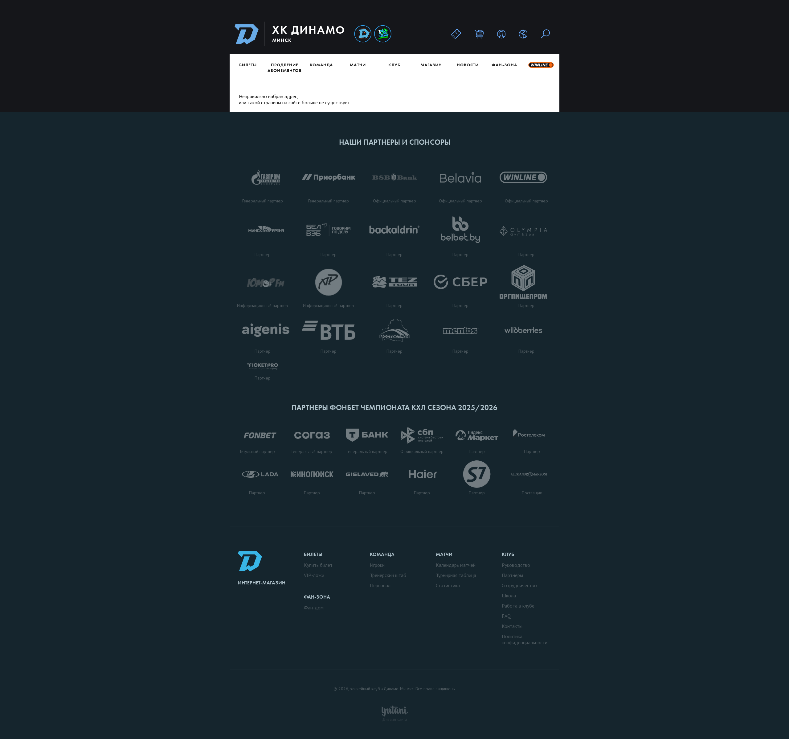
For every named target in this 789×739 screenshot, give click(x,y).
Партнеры (512, 575)
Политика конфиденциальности (524, 639)
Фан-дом (314, 607)
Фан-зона (504, 65)
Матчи (358, 65)
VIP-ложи (314, 575)
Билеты (248, 65)
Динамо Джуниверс (382, 34)
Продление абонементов (285, 67)
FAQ (506, 616)
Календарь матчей (456, 565)
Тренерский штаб (388, 575)
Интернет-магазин (261, 582)
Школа (509, 595)
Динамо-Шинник (362, 34)
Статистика (448, 585)
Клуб (394, 65)
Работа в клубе (518, 606)
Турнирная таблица (456, 575)
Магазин (431, 65)
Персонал (380, 585)
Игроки (377, 565)
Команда (321, 65)
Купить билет (318, 565)
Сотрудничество (519, 585)
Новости (468, 65)
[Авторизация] (501, 34)
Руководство (516, 565)
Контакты (512, 626)
